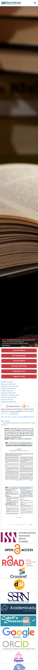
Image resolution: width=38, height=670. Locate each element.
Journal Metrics (19, 350)
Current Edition (19, 361)
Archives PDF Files (19, 366)
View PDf (14, 414)
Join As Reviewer (19, 356)
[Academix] (11, 3)
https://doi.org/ (5, 413)
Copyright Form (19, 371)
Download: (24, 411)
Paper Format (19, 376)
